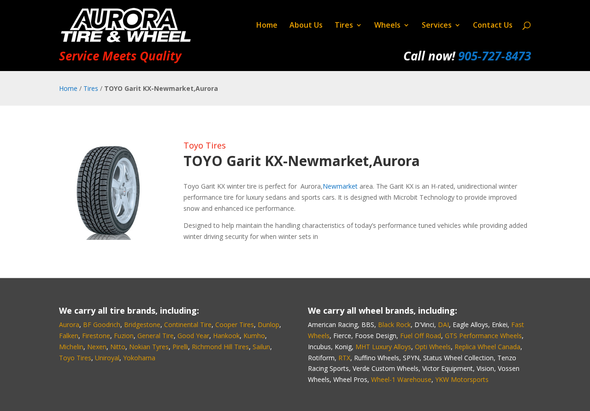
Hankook (226, 335)
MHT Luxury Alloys (383, 346)
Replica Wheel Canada (487, 346)
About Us (306, 26)
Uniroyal (107, 357)
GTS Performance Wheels (483, 335)
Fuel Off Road (420, 335)
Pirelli (180, 346)
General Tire (155, 335)
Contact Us (493, 26)
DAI (443, 324)
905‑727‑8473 (494, 56)
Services (437, 26)
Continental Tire (188, 324)
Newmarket (340, 186)
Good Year (193, 335)
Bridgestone (142, 324)
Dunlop (268, 324)
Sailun (261, 346)
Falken (68, 335)
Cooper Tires (234, 324)
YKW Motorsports (462, 379)
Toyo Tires (204, 145)
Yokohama (139, 357)
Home (266, 26)
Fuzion (124, 335)
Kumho (254, 335)
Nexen (96, 346)
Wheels (387, 26)
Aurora (69, 324)
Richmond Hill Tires (220, 346)
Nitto (117, 346)
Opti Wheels (433, 346)
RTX (344, 357)
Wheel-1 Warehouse (401, 379)
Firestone (96, 335)
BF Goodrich (101, 324)
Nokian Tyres (149, 346)
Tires (344, 26)
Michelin (71, 346)
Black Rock (394, 324)
